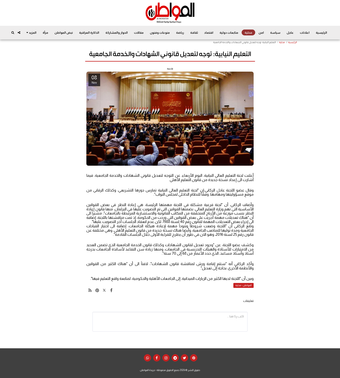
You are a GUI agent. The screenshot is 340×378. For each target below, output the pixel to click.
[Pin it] (97, 290)
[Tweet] (104, 290)
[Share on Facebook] (111, 290)
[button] (19, 32)
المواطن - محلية (243, 285)
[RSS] (89, 290)
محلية (282, 42)
